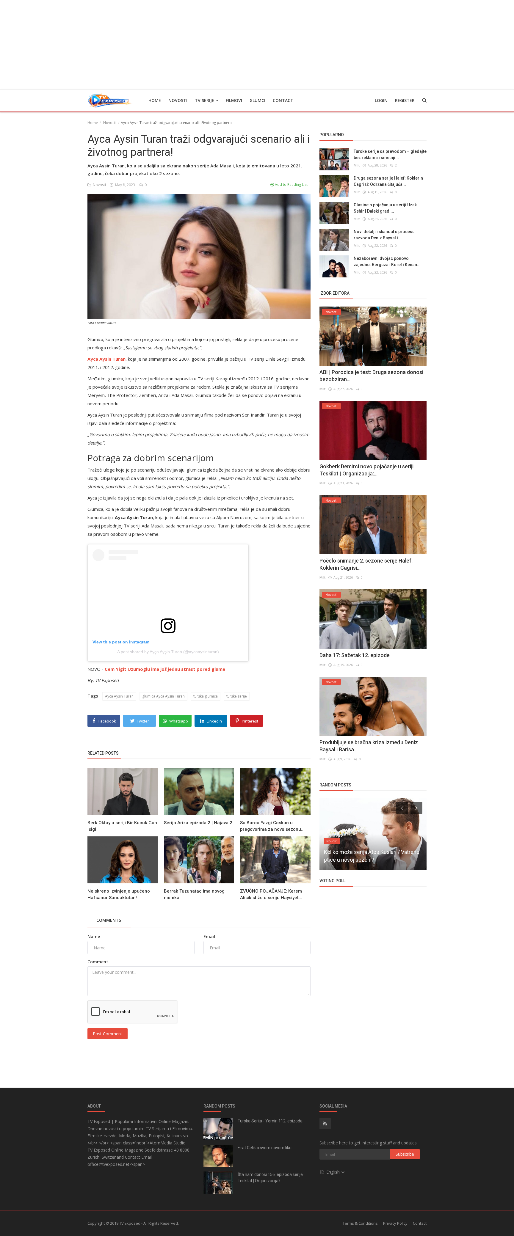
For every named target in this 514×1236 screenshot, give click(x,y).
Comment (97, 962)
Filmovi (234, 100)
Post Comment (107, 1033)
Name (93, 936)
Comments (108, 920)
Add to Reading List (291, 184)
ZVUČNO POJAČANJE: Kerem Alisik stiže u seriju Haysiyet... (271, 894)
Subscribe (405, 1154)
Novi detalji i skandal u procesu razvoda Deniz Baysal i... (384, 234)
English (333, 1172)
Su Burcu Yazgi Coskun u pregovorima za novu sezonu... (272, 826)
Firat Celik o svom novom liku (265, 1147)
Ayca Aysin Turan (119, 696)
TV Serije (205, 100)
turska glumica (205, 696)
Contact (283, 100)
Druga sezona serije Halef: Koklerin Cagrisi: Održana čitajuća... (388, 180)
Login (381, 100)
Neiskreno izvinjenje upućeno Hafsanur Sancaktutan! (118, 894)
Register (405, 100)
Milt (357, 165)
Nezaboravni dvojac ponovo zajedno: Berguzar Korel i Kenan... (387, 261)
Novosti (177, 100)
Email (209, 936)
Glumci (257, 100)
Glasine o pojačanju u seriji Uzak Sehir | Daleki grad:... (385, 207)
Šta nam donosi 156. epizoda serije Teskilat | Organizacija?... (270, 1177)
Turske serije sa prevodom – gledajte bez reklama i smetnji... (390, 154)
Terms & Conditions (360, 1223)
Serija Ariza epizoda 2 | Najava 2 (198, 822)
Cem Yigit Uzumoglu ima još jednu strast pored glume (165, 669)
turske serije (236, 696)
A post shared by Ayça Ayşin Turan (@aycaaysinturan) (168, 651)
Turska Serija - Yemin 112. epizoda (270, 1121)
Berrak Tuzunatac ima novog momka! (194, 894)
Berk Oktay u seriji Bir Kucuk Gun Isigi (122, 826)
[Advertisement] (257, 44)
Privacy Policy (395, 1223)
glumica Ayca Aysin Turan (163, 696)
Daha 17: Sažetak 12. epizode (354, 655)
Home (154, 100)
